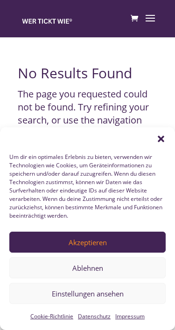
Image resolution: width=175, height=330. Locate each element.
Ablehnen (87, 268)
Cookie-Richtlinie (51, 316)
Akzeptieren (88, 242)
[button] (161, 139)
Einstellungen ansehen (88, 293)
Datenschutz (94, 316)
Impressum (130, 316)
